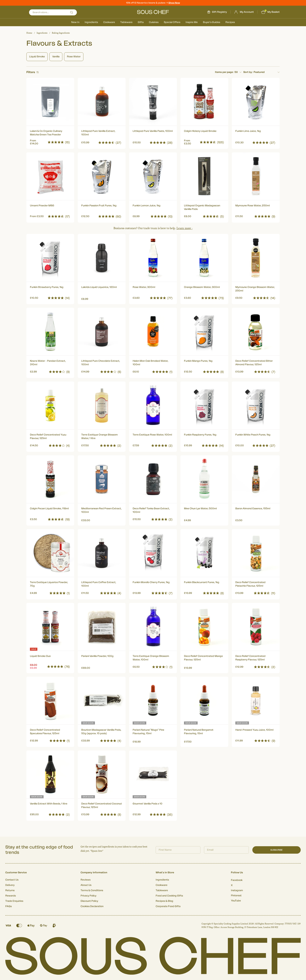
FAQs (8, 906)
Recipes (230, 22)
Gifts (141, 22)
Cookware (109, 22)
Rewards (10, 896)
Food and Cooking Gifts (169, 896)
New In (75, 22)
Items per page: (224, 72)
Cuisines (153, 22)
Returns (10, 890)
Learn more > (185, 228)
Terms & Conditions (92, 890)
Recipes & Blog (164, 901)
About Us (86, 885)
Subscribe (276, 850)
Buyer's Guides (211, 22)
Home (29, 33)
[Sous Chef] (153, 12)
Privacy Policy (88, 896)
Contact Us (11, 880)
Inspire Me (192, 22)
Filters (30, 72)
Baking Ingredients (61, 33)
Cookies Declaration (92, 906)
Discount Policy (89, 901)
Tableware (126, 22)
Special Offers (172, 22)
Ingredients (91, 22)
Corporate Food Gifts (168, 906)
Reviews (85, 880)
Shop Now (174, 3)
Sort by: (248, 72)
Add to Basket (50, 142)
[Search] (71, 12)
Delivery (10, 885)
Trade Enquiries (14, 901)
